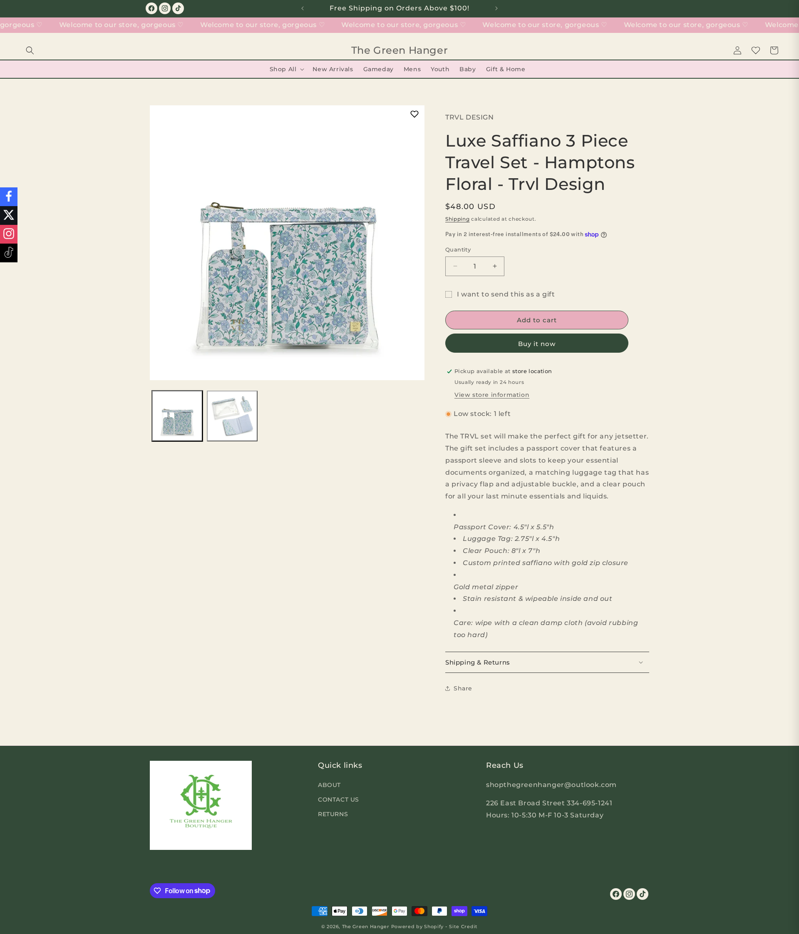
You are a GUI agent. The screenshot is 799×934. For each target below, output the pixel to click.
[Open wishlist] (756, 50)
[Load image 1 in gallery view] (177, 416)
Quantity (458, 249)
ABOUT (329, 784)
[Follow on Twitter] (8, 215)
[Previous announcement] (302, 8)
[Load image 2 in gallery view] (232, 416)
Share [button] (463, 688)
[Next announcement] (496, 8)
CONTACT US (338, 799)
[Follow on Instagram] (8, 234)
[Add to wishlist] (414, 114)
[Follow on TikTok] (8, 253)
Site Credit (463, 926)
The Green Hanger (366, 926)
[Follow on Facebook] (8, 196)
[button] (30, 50)
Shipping (457, 219)
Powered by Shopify (417, 926)
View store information (491, 395)
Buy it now (537, 344)
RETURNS (333, 813)
